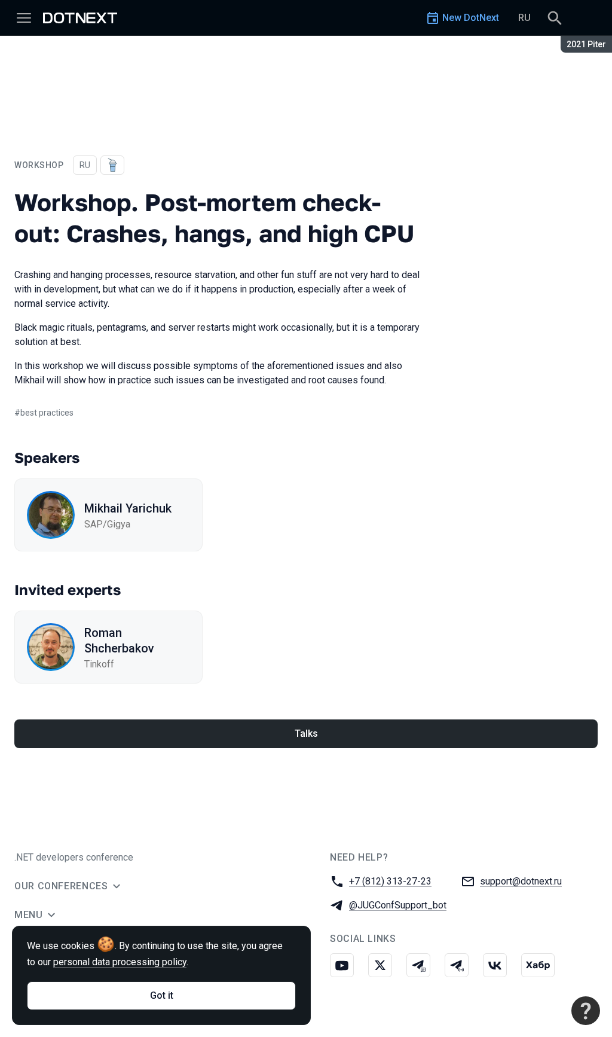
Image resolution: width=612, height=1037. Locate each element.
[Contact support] (585, 1010)
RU (524, 17)
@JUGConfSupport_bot (397, 905)
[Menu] (24, 18)
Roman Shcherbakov (119, 640)
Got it (161, 995)
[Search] (555, 18)
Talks (306, 733)
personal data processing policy (119, 962)
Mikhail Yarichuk (128, 508)
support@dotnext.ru (521, 881)
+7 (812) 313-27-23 (390, 881)
